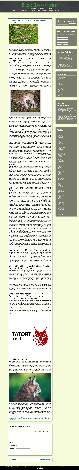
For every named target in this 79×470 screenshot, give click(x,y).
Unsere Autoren (25, 10)
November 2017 (61, 179)
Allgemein (60, 78)
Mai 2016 (60, 198)
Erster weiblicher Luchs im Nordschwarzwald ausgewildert (65, 66)
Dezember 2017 (61, 178)
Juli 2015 (60, 210)
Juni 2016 (60, 197)
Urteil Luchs (26, 418)
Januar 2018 (61, 177)
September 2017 (61, 181)
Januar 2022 (61, 144)
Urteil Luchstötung (34, 418)
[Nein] (77, 467)
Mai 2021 (60, 148)
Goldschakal (61, 86)
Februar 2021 (61, 149)
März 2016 (60, 201)
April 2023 (60, 136)
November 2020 (61, 153)
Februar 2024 (61, 134)
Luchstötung (11, 418)
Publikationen (15, 10)
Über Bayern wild (35, 10)
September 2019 (61, 163)
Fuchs (59, 85)
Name (12, 442)
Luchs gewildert (27, 417)
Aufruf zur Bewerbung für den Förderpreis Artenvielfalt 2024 (65, 59)
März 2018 (60, 175)
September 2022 (61, 139)
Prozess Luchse (19, 418)
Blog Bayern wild (39, 5)
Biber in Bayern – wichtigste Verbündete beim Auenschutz (67, 115)
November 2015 (61, 205)
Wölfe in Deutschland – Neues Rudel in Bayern (65, 109)
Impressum (44, 10)
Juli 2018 (60, 172)
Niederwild (60, 92)
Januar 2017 (61, 190)
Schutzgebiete (61, 94)
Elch (59, 83)
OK (37, 468)
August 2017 (61, 183)
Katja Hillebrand (61, 120)
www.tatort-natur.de (31, 303)
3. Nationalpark (61, 77)
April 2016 (60, 199)
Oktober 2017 (61, 180)
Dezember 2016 (61, 191)
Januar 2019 (61, 169)
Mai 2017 (60, 185)
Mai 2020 (60, 158)
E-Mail (58, 41)
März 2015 (60, 214)
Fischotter (60, 84)
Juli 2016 (60, 196)
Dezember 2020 (61, 151)
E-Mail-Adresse (14, 445)
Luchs (15, 417)
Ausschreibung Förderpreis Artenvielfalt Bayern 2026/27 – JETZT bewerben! (67, 56)
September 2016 (61, 193)
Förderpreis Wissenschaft (64, 57)
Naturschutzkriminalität (63, 91)
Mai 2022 (60, 142)
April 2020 (60, 159)
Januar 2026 (61, 132)
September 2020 (61, 154)
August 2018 (61, 171)
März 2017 (60, 187)
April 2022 (60, 143)
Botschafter (60, 82)
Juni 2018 (60, 173)
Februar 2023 (61, 137)
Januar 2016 (61, 203)
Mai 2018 (60, 174)
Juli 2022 (60, 141)
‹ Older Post (14, 460)
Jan (59, 116)
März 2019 (60, 168)
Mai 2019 (60, 167)
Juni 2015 (60, 211)
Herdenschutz (61, 89)
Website (12, 448)
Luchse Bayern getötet (45, 417)
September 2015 (61, 208)
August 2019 (61, 165)
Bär (59, 79)
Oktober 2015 (61, 207)
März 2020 (60, 160)
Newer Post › (45, 460)
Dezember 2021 (61, 146)
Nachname (59, 38)
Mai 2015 (60, 213)
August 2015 (61, 209)
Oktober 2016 (61, 192)
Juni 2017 (60, 184)
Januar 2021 (61, 150)
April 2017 (60, 186)
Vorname (59, 35)
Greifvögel (60, 88)
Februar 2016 (61, 202)
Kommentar (13, 434)
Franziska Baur (14, 46)
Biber (59, 80)
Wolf (59, 95)
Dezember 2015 (61, 204)
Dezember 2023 (61, 135)
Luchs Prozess (35, 417)
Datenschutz (52, 10)
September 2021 (61, 147)
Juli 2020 (60, 155)
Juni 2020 (60, 156)
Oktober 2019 (61, 162)
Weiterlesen (40, 468)
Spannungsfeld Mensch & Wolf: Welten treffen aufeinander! (67, 111)
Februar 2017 (61, 189)
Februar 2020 (61, 161)
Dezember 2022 (61, 138)
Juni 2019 (60, 166)
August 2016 (61, 195)
